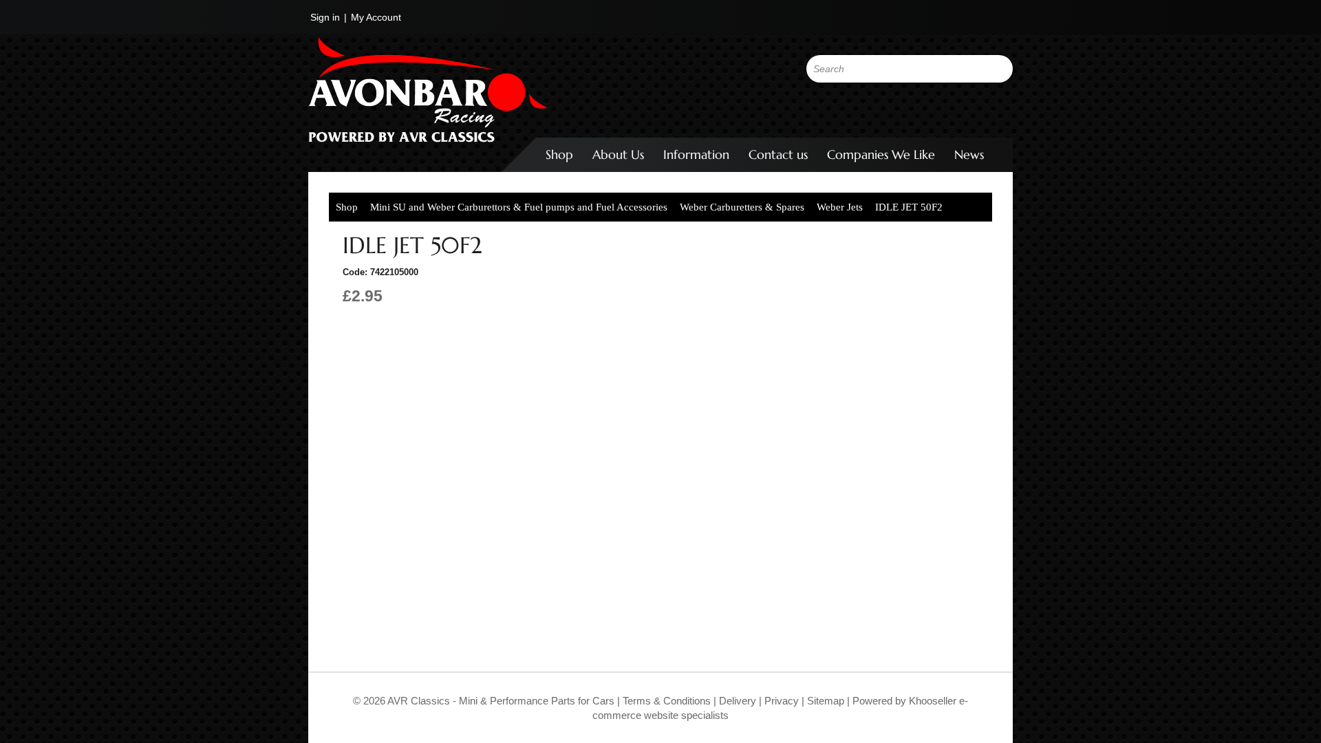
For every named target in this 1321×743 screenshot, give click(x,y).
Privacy (780, 701)
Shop (559, 154)
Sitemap (827, 701)
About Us (618, 154)
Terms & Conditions (665, 701)
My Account (376, 17)
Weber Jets (840, 207)
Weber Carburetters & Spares (742, 207)
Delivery (737, 701)
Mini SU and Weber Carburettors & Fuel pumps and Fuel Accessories (518, 207)
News (969, 154)
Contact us (778, 154)
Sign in (325, 17)
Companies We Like (881, 154)
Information (696, 154)
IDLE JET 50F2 (909, 207)
